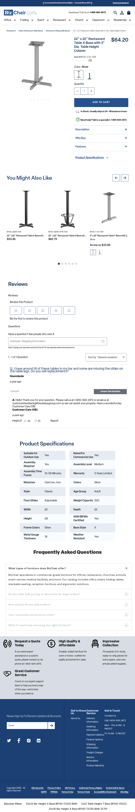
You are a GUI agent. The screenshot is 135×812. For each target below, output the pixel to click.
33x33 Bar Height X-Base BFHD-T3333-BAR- (52, 803)
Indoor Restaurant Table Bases (31, 31)
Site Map (124, 792)
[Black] (89, 75)
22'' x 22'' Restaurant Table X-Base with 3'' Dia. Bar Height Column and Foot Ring (67, 236)
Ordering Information (92, 728)
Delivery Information (92, 720)
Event (41, 20)
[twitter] (9, 741)
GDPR (44, 792)
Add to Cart (101, 102)
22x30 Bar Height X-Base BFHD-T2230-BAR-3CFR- (78, 809)
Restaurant (59, 20)
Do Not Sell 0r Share (115, 788)
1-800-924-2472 (98, 13)
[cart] (128, 14)
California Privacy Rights (90, 788)
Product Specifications (89, 157)
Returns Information (92, 759)
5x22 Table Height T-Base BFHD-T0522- (104, 803)
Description (82, 129)
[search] (115, 13)
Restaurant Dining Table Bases (58, 31)
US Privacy (70, 788)
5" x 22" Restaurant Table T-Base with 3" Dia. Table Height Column (109, 236)
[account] (122, 13)
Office (7, 20)
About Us (75, 718)
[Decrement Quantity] (77, 91)
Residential (120, 20)
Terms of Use (67, 792)
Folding (24, 20)
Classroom (98, 20)
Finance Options (94, 740)
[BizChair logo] (20, 13)
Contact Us (110, 716)
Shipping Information (92, 746)
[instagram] (28, 741)
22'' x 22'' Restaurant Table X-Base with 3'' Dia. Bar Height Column (26, 236)
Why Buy (80, 138)
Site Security (37, 788)
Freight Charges (94, 753)
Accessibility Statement (105, 792)
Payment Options (95, 735)
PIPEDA (54, 792)
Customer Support (121, 3)
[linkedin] (38, 741)
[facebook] (18, 741)
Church (79, 20)
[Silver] (78, 75)
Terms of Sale (83, 792)
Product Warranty (95, 765)
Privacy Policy (54, 788)
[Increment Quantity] (91, 91)
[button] (36, 66)
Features (80, 146)
